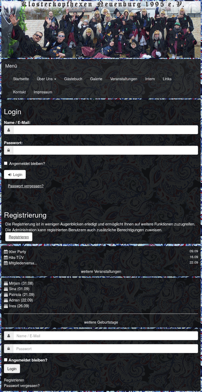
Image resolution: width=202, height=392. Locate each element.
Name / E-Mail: (17, 122)
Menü (11, 65)
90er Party (17, 251)
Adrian (14, 300)
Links (167, 78)
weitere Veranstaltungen (101, 271)
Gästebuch (73, 78)
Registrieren (19, 236)
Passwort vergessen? (26, 185)
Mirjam (14, 283)
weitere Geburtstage (101, 322)
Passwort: (13, 142)
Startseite (21, 78)
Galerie (96, 78)
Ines (12, 305)
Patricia (15, 294)
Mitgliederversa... (23, 262)
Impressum (43, 91)
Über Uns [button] (45, 78)
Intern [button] (150, 78)
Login (17, 174)
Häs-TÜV (16, 257)
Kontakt (19, 91)
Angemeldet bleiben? (27, 163)
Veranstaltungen (123, 78)
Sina (12, 288)
